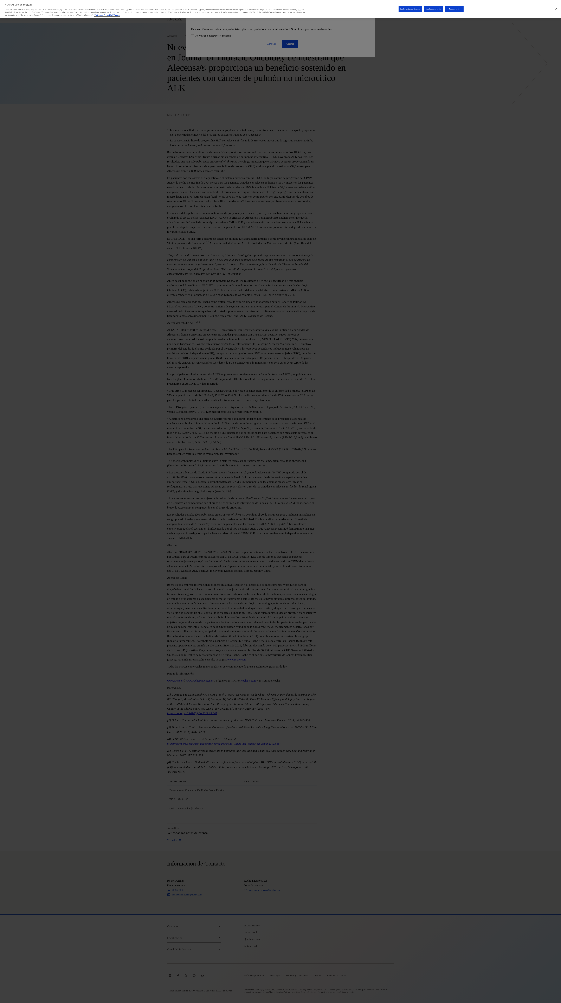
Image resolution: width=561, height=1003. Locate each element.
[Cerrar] (556, 9)
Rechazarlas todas (433, 9)
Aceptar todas (454, 9)
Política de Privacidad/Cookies (107, 15)
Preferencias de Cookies (410, 9)
